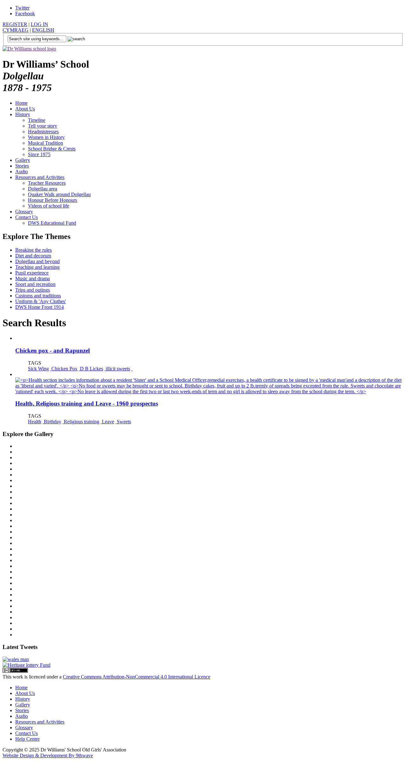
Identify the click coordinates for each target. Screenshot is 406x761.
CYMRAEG (16, 30)
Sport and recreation (35, 284)
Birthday (52, 421)
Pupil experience (32, 272)
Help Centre (27, 739)
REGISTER (15, 24)
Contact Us (26, 217)
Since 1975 (39, 154)
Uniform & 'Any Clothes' (40, 301)
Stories (22, 166)
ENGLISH (43, 30)
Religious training (80, 421)
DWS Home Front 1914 (39, 307)
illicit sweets (117, 368)
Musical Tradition (45, 143)
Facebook (25, 13)
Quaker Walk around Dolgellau (59, 194)
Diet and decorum (33, 255)
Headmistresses (43, 131)
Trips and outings (32, 290)
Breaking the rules (33, 250)
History (22, 114)
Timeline (36, 120)
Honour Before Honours (52, 200)
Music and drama (32, 278)
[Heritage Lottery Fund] (26, 665)
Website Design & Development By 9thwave (48, 755)
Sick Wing (38, 368)
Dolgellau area (42, 188)
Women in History (46, 137)
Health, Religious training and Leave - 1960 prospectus (86, 403)
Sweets (123, 421)
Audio (21, 171)
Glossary (24, 211)
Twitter (22, 7)
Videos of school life (48, 205)
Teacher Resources (47, 183)
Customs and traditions (38, 295)
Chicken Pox (63, 368)
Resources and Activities (39, 177)
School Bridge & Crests (51, 148)
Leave (107, 421)
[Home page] (29, 48)
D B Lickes (91, 368)
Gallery (22, 160)
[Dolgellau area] (16, 659)
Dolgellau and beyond (37, 261)
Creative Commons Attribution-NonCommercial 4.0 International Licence (136, 676)
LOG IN (39, 24)
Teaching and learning (37, 267)
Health (34, 421)
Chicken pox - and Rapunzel (52, 350)
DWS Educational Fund (52, 223)
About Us (25, 108)
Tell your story (42, 126)
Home (21, 103)
